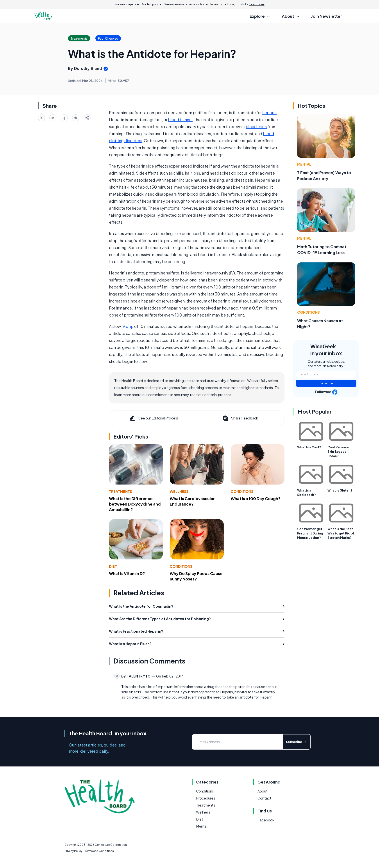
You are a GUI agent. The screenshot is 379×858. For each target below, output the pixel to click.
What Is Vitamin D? (127, 573)
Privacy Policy (73, 851)
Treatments (120, 491)
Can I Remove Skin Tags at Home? (338, 451)
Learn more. (257, 4)
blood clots (256, 126)
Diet (113, 566)
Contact (264, 798)
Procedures (205, 798)
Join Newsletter (326, 16)
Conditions (242, 491)
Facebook (265, 820)
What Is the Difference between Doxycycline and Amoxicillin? (135, 504)
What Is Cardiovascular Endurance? (192, 501)
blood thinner (180, 119)
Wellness (179, 491)
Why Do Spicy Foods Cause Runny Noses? (196, 576)
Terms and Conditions (99, 851)
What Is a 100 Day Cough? (256, 498)
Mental (304, 164)
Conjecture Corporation (111, 844)
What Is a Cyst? (309, 447)
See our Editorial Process (158, 418)
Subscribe (326, 383)
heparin (269, 112)
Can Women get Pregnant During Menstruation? (310, 533)
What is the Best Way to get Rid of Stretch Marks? (340, 533)
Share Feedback (244, 418)
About (262, 791)
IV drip (128, 326)
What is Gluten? (339, 490)
